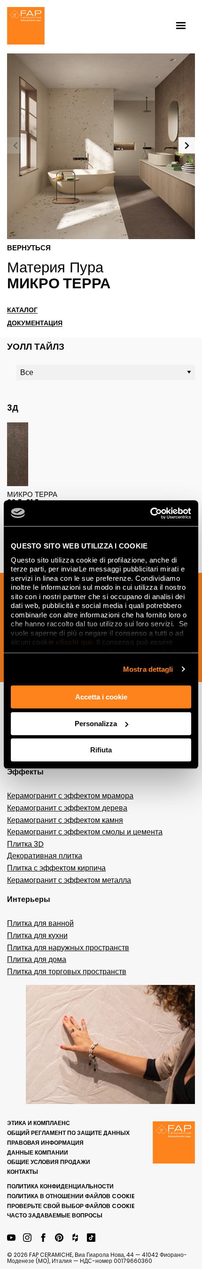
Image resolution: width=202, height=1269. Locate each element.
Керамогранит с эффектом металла (69, 880)
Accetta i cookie (101, 697)
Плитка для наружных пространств (68, 947)
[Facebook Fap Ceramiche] (43, 1238)
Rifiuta (101, 750)
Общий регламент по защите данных (68, 1133)
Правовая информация (45, 1143)
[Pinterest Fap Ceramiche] (59, 1238)
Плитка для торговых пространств (66, 971)
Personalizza (96, 724)
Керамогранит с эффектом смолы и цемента (85, 831)
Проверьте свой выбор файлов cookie (71, 1206)
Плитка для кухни (37, 935)
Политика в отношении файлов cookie (71, 1196)
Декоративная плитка (44, 855)
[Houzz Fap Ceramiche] (75, 1238)
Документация (34, 323)
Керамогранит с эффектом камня (65, 820)
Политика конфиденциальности (60, 1186)
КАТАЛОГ (22, 310)
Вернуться (29, 248)
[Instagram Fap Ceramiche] (27, 1238)
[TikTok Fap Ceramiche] (91, 1238)
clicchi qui (74, 642)
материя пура (55, 267)
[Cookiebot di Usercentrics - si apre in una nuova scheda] (150, 513)
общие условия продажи (48, 1162)
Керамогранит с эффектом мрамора (70, 795)
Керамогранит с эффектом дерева (67, 808)
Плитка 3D (25, 844)
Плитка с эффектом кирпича (56, 868)
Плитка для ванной (40, 923)
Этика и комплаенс (38, 1123)
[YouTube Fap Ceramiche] (11, 1238)
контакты (22, 1172)
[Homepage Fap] (26, 26)
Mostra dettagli (148, 669)
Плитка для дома (36, 959)
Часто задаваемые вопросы (54, 1215)
